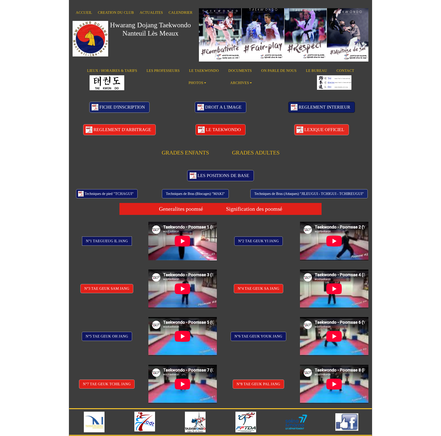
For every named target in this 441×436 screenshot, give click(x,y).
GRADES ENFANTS (185, 153)
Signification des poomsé (254, 209)
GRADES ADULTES (256, 153)
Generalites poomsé (181, 209)
